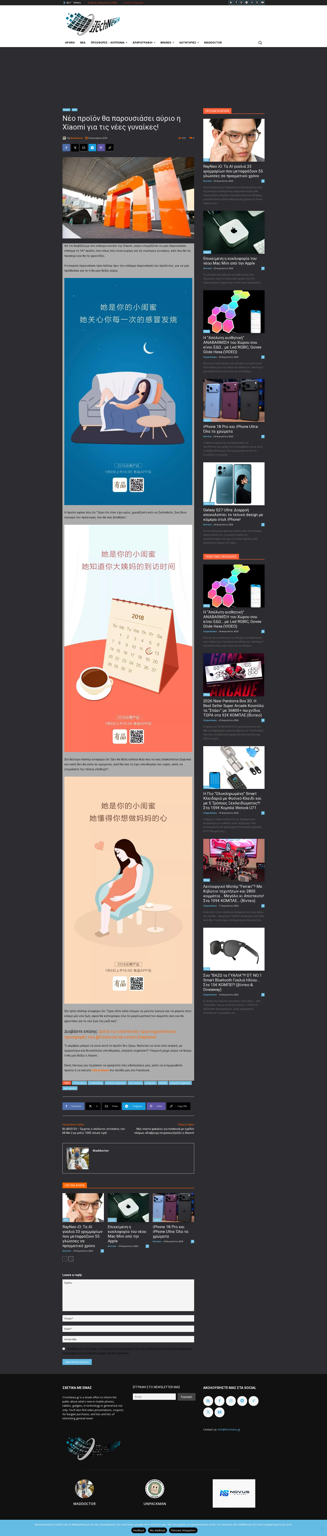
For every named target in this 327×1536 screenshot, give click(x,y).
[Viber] (101, 147)
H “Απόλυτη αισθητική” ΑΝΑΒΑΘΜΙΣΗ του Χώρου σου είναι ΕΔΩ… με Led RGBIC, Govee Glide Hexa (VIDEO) (232, 344)
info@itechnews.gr (229, 1429)
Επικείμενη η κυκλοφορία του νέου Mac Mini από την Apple (127, 1234)
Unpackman (210, 356)
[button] (260, 42)
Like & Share (100, 1070)
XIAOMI (163, 1082)
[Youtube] (262, 3)
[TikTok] (252, 3)
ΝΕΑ (74, 109)
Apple (112, 1220)
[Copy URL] (110, 147)
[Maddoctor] (64, 138)
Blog (206, 331)
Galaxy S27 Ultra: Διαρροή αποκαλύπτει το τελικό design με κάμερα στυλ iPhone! (233, 515)
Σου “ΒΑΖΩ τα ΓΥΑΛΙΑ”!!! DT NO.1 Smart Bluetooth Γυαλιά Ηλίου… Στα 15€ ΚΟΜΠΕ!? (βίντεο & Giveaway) (232, 982)
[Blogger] (231, 3)
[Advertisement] (163, 75)
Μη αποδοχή (157, 1530)
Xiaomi (66, 109)
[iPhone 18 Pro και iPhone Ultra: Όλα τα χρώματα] (173, 1207)
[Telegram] (246, 3)
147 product (79, 1082)
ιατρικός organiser (180, 1082)
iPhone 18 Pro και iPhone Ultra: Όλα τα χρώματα (170, 1232)
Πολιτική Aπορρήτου (183, 1530)
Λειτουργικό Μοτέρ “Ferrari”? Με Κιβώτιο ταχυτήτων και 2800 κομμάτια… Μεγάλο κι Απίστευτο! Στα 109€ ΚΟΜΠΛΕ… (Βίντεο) (233, 893)
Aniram (66, 1250)
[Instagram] (241, 3)
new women (135, 1082)
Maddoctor (76, 138)
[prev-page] (64, 1258)
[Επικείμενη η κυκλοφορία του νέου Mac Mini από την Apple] (128, 1207)
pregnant (150, 1082)
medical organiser (115, 1082)
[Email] (83, 147)
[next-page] (71, 1258)
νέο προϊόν (70, 1088)
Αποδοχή (138, 1530)
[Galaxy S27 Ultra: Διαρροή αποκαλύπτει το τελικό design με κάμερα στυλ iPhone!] (234, 483)
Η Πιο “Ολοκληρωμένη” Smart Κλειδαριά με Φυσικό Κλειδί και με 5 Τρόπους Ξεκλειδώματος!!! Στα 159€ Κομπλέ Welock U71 (232, 800)
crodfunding (95, 1082)
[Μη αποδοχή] (322, 1528)
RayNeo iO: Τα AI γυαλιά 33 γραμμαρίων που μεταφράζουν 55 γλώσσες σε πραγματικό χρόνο (82, 1236)
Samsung (208, 503)
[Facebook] (236, 3)
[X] (257, 3)
